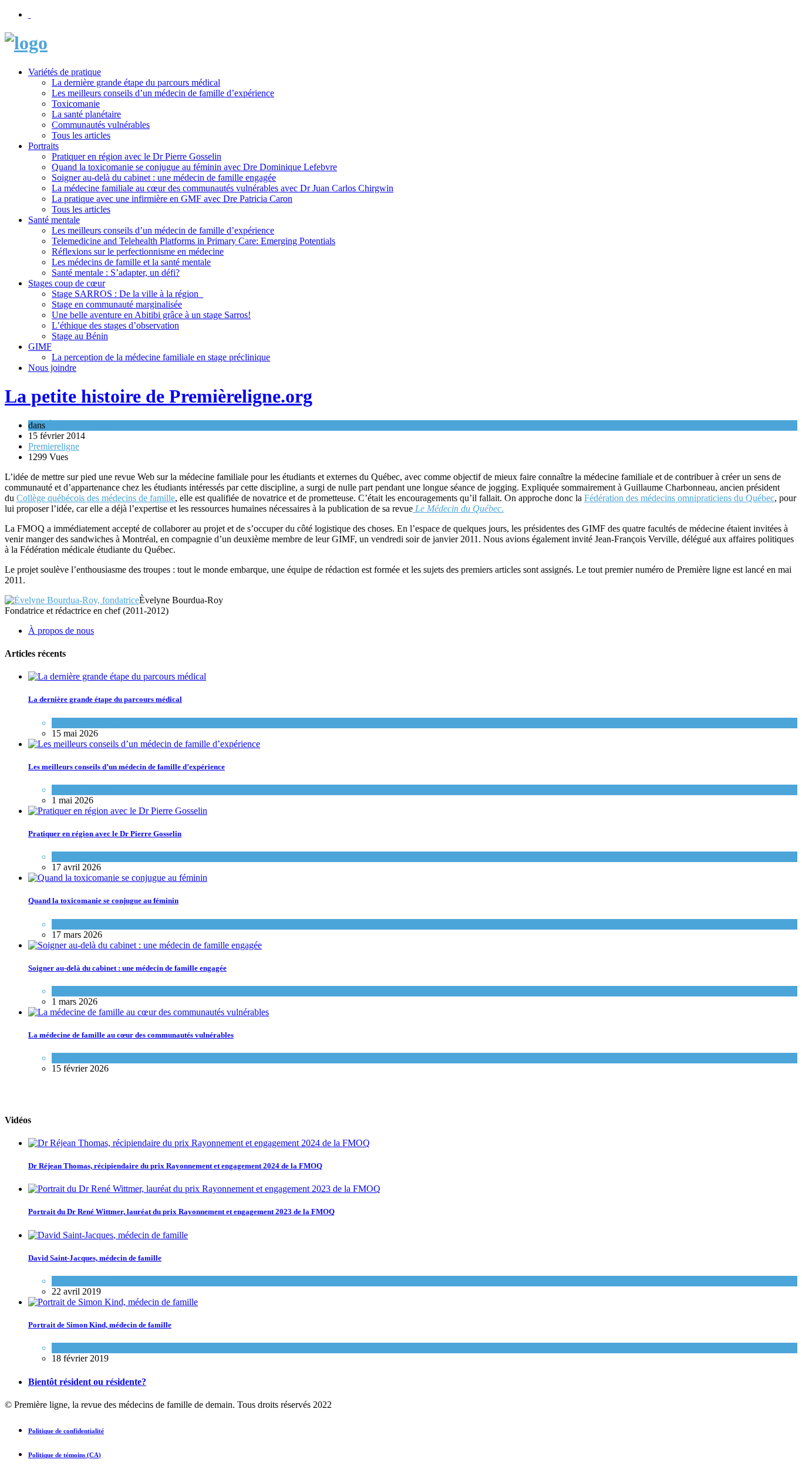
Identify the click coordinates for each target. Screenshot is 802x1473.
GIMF (40, 347)
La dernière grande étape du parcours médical (136, 82)
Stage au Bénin (80, 336)
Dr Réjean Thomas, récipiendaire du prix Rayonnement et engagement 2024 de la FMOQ (175, 1165)
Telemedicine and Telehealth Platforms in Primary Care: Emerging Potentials (193, 241)
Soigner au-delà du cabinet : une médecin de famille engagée (164, 178)
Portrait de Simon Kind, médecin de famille (99, 1324)
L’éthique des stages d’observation (115, 325)
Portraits (43, 146)
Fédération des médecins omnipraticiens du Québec (679, 498)
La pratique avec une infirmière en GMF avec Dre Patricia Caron (172, 199)
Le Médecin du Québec (458, 508)
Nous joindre (52, 368)
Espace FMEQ (79, 1281)
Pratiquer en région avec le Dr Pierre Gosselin (136, 156)
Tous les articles (81, 135)
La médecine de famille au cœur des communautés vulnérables (131, 1035)
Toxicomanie (76, 104)
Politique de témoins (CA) (64, 1454)
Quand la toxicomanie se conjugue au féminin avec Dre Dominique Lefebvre (194, 167)
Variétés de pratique (64, 72)
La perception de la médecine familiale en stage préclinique (161, 357)
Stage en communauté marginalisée (117, 304)
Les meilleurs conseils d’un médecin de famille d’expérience (163, 93)
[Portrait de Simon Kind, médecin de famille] (113, 1302)
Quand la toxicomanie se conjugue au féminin (103, 900)
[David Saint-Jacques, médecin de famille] (108, 1235)
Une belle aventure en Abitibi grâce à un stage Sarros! (151, 315)
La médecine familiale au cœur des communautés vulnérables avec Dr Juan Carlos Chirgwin (222, 188)
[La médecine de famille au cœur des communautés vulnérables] (148, 1012)
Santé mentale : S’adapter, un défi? (116, 273)
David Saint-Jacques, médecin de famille (94, 1258)
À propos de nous (80, 425)
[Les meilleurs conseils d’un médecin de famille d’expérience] (144, 744)
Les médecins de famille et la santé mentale (131, 262)
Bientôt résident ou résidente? (87, 1382)
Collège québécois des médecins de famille (95, 498)
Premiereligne (53, 446)
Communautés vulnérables (101, 125)
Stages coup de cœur (66, 283)
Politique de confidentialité (66, 1430)
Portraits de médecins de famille (110, 856)
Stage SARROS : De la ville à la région (127, 294)
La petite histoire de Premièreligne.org (158, 396)
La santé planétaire (86, 114)
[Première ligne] (26, 42)
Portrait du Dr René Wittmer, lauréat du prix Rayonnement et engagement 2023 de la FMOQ (181, 1211)
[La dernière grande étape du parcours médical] (117, 676)
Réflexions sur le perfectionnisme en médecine (138, 251)
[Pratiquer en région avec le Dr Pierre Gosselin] (117, 811)
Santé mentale (54, 220)
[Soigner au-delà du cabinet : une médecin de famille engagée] (145, 945)
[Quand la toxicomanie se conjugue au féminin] (117, 878)
